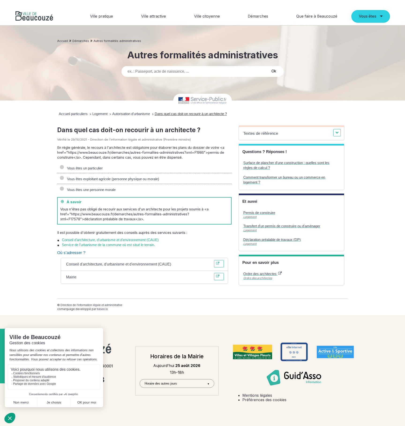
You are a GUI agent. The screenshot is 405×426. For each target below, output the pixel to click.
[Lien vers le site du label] (252, 352)
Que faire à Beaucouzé (316, 16)
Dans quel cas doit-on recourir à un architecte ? (191, 114)
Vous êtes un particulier (84, 168)
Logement (100, 114)
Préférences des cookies (264, 399)
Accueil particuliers (74, 114)
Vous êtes (367, 16)
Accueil (62, 41)
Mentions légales (257, 395)
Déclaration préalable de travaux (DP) (272, 240)
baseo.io (102, 309)
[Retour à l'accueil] (34, 16)
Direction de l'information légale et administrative (91, 305)
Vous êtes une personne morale (90, 190)
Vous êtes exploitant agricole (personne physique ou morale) (112, 179)
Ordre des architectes (260, 274)
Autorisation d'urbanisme (131, 114)
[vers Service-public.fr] (202, 101)
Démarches (258, 16)
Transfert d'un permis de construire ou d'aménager (281, 226)
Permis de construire (259, 213)
